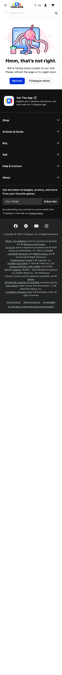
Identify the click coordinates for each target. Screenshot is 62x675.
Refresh (17, 80)
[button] (56, 13)
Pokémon (17, 269)
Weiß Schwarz (40, 254)
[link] (16, 5)
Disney (31, 279)
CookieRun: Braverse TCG (19, 292)
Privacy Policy (36, 213)
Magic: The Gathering (16, 241)
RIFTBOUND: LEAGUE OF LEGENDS (22, 282)
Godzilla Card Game (17, 263)
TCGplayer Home (39, 80)
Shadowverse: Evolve (21, 260)
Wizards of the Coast (34, 244)
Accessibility (49, 302)
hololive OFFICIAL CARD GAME (25, 266)
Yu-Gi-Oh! (10, 247)
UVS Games (12, 285)
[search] (28, 12)
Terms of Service (31, 302)
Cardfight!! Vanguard (18, 254)
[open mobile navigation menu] (5, 5)
